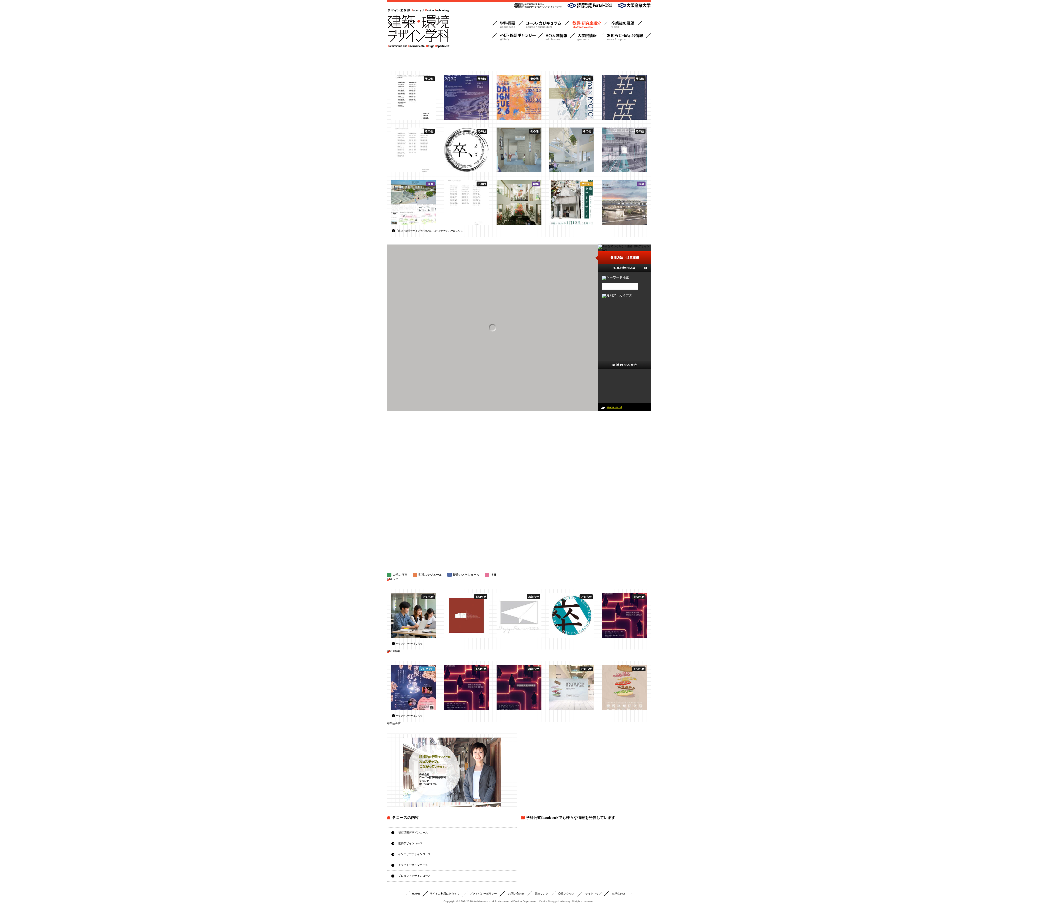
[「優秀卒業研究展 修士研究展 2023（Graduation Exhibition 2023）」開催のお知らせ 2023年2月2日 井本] (624, 615)
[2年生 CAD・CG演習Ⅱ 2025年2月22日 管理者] (519, 150)
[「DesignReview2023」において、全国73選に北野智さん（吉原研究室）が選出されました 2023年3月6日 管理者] (519, 615)
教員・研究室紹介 (588, 25)
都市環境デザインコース (413, 832)
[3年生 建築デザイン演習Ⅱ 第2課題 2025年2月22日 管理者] (571, 150)
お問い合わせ (516, 893)
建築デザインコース (410, 843)
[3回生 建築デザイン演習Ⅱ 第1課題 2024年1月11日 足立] (624, 202)
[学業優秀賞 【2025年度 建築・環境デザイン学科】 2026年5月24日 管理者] (413, 97)
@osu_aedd (614, 407)
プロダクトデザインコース (414, 875)
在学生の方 (619, 893)
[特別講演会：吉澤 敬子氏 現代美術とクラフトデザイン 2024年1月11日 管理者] (571, 202)
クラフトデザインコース (413, 864)
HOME (416, 893)
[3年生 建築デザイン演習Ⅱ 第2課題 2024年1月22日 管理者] (519, 202)
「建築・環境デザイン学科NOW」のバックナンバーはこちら (429, 230)
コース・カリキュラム (546, 25)
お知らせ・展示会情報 (627, 37)
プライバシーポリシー (483, 893)
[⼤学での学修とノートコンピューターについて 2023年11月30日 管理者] (413, 615)
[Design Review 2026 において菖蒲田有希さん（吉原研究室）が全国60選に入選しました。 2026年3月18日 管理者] (466, 97)
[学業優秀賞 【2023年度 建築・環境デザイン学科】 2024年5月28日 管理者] (466, 202)
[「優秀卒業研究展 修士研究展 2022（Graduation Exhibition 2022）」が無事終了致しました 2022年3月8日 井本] (571, 687)
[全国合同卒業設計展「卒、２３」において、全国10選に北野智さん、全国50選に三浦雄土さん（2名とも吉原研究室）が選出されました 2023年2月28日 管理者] (571, 615)
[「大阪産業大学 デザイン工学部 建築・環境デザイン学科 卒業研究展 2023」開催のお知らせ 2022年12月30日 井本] (519, 687)
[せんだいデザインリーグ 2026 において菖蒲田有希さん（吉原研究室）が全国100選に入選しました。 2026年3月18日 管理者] (519, 97)
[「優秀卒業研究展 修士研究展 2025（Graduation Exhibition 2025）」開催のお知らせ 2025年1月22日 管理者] (624, 150)
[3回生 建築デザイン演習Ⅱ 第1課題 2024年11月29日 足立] (413, 202)
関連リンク (541, 893)
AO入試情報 (559, 37)
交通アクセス (566, 893)
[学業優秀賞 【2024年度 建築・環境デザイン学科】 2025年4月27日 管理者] (413, 150)
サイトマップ (593, 893)
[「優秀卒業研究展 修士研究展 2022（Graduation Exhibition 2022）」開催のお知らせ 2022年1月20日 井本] (624, 687)
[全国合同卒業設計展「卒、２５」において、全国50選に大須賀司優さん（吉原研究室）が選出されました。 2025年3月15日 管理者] (466, 150)
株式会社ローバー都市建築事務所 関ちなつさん (452, 770)
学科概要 (508, 25)
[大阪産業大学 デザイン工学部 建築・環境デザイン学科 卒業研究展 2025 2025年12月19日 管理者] (624, 97)
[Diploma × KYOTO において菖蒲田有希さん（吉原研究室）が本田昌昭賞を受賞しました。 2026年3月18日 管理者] (571, 97)
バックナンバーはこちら (409, 643)
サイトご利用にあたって (445, 893)
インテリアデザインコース (414, 854)
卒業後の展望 (625, 25)
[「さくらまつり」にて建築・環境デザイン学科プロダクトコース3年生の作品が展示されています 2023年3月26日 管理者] (413, 687)
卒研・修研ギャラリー (518, 37)
